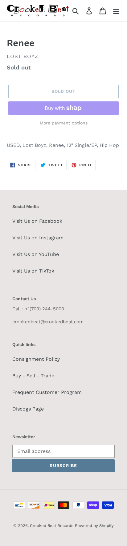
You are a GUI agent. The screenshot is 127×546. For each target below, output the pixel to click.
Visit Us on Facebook (37, 221)
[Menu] (116, 11)
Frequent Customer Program (47, 392)
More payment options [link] (64, 122)
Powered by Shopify (94, 525)
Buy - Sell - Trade (33, 376)
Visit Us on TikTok (33, 271)
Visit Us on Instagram (37, 238)
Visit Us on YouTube (35, 254)
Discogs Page (28, 409)
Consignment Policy (36, 359)
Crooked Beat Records (51, 525)
